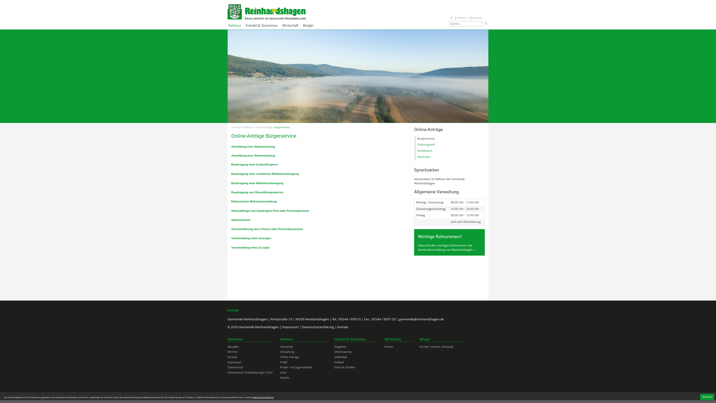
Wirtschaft (290, 25)
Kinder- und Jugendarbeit (296, 367)
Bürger (308, 25)
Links (283, 372)
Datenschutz (235, 367)
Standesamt (424, 150)
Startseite (236, 127)
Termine (232, 352)
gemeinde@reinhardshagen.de (421, 319)
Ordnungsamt (426, 144)
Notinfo (461, 18)
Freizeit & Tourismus (262, 25)
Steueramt (423, 157)
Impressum (290, 327)
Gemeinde (286, 347)
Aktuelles (232, 347)
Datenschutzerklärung (318, 327)
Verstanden (707, 397)
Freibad (339, 362)
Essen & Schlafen (345, 367)
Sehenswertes (343, 352)
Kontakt (477, 18)
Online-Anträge (263, 127)
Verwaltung (287, 352)
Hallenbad (340, 357)
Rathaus (234, 25)
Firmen (388, 347)
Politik (283, 362)
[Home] (266, 11)
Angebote (340, 347)
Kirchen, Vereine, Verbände (436, 347)
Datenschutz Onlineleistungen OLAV (250, 372)
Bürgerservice (426, 138)
